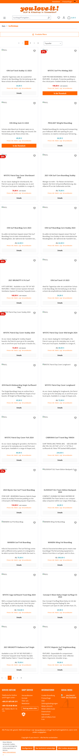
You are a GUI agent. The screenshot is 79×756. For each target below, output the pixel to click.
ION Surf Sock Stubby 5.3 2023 (19, 71)
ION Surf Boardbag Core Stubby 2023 (60, 228)
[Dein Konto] (63, 17)
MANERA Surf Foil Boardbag (19, 542)
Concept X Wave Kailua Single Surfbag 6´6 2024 (60, 596)
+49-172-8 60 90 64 (9, 705)
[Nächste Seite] (34, 43)
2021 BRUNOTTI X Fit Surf (19, 280)
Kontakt (24, 698)
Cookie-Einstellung (48, 695)
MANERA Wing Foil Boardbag (60, 542)
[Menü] (4, 17)
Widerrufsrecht (47, 706)
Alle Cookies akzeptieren (67, 748)
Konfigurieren (27, 748)
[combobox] (29, 18)
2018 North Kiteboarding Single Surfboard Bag (19, 386)
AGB (43, 701)
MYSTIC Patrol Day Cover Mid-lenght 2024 (60, 333)
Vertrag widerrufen (30, 708)
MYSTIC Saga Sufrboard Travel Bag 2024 (19, 595)
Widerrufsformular (48, 709)
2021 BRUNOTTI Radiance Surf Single (19, 647)
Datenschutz (46, 711)
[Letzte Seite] (38, 43)
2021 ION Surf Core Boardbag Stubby (60, 175)
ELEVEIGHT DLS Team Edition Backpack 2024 (60, 491)
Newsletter (56, 2)
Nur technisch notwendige (45, 748)
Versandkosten (27, 695)
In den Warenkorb (60, 93)
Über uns (25, 701)
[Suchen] (48, 18)
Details (19, 93)
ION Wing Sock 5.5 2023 (19, 123)
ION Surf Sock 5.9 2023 (60, 280)
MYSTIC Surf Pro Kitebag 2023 (60, 71)
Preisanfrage (67, 2)
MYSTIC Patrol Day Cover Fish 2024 (19, 437)
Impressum (45, 714)
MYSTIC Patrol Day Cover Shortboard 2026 (19, 176)
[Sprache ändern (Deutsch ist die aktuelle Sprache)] (75, 1)
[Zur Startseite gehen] (39, 9)
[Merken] (34, 51)
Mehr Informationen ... (9, 753)
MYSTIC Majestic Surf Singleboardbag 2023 (60, 648)
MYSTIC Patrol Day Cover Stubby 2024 (19, 333)
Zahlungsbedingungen (49, 703)
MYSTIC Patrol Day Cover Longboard (60, 385)
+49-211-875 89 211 (10, 701)
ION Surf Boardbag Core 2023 (19, 228)
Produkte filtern (41, 34)
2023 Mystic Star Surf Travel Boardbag (19, 490)
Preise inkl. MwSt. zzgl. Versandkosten (19, 88)
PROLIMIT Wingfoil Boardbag (60, 123)
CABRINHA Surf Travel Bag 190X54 (60, 437)
